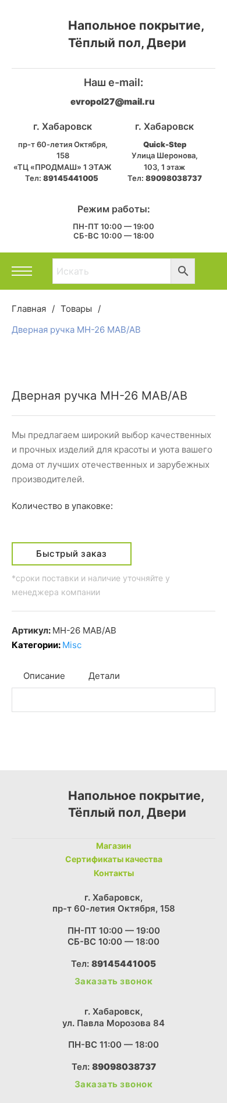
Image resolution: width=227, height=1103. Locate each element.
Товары (76, 308)
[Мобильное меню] (22, 271)
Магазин (113, 846)
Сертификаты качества (113, 859)
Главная (29, 308)
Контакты (114, 873)
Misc (71, 644)
